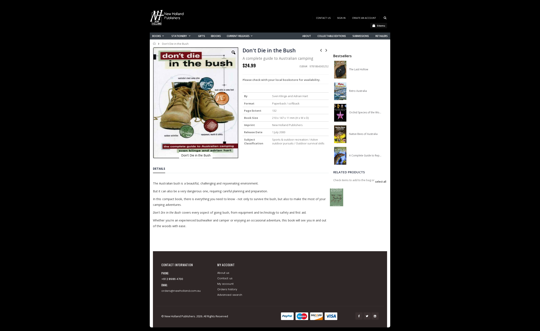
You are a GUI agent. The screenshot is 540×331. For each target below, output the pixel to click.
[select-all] (380, 181)
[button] (233, 55)
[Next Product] (326, 50)
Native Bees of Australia (363, 134)
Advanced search (229, 295)
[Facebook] (359, 316)
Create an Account (364, 17)
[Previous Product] (321, 50)
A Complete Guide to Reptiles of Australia (365, 155)
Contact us (224, 278)
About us (223, 273)
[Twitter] (367, 316)
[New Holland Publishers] (168, 18)
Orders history (227, 289)
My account (225, 284)
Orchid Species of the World (365, 112)
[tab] (162, 169)
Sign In (341, 17)
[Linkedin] (375, 316)
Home (154, 43)
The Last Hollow (358, 69)
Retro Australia (358, 91)
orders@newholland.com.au (181, 291)
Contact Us (323, 17)
